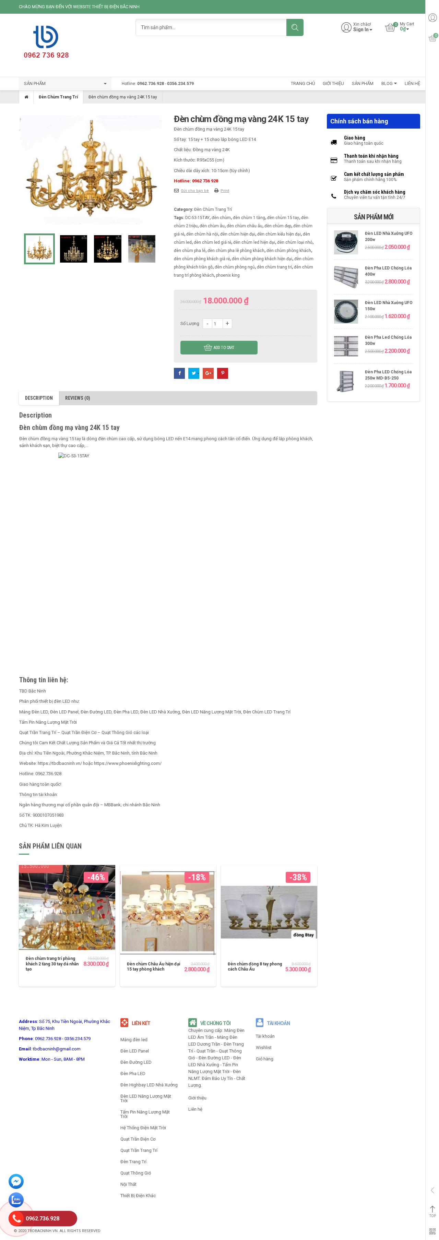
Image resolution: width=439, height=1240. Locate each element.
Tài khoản (265, 1036)
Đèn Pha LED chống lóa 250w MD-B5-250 (388, 375)
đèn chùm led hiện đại (254, 242)
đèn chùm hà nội (202, 234)
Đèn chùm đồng (34, 438)
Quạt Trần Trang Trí (138, 1150)
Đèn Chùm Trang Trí (58, 97)
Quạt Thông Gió (135, 1173)
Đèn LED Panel (134, 1051)
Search (295, 27)
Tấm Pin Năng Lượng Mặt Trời (145, 1114)
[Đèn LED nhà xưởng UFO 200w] (346, 243)
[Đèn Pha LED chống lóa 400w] (346, 278)
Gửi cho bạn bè (195, 191)
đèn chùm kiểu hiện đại (279, 234)
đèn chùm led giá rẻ (212, 242)
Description (39, 398)
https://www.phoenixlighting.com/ (128, 763)
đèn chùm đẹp (277, 226)
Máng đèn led (133, 1039)
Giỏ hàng (264, 1058)
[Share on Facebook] (179, 373)
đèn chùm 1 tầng (249, 217)
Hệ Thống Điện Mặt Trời (143, 1127)
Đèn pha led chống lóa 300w (388, 340)
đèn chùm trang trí (274, 267)
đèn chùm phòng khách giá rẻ (202, 258)
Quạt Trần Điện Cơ (137, 1139)
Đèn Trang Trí (133, 1161)
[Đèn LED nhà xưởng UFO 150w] (346, 312)
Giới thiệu (197, 1097)
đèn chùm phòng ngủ (235, 267)
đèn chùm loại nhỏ (294, 242)
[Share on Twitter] (193, 373)
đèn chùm (221, 217)
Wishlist (264, 1047)
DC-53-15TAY (197, 217)
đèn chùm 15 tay (283, 217)
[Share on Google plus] (208, 373)
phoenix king (228, 275)
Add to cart (224, 347)
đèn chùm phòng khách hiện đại (262, 258)
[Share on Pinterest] (222, 373)
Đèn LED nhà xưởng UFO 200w (389, 236)
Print (225, 191)
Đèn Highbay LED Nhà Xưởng (149, 1084)
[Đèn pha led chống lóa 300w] (346, 347)
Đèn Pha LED (132, 1073)
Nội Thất (128, 1184)
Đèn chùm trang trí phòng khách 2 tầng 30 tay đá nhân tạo (52, 964)
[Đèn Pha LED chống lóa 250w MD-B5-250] (346, 382)
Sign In (361, 29)
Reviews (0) (77, 398)
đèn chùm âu (212, 226)
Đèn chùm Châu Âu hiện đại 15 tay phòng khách (153, 967)
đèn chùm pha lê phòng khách (235, 250)
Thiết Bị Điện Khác (138, 1195)
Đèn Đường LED (136, 1062)
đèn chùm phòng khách (288, 250)
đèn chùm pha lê (189, 250)
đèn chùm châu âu (244, 226)
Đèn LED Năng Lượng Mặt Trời (145, 1098)
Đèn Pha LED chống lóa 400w (388, 271)
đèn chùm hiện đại (237, 234)
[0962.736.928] (16, 1219)
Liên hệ (195, 1109)
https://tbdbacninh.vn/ (60, 763)
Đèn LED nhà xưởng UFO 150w (389, 306)
